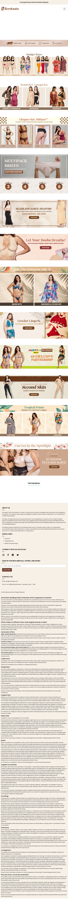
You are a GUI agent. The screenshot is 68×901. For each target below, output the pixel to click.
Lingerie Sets (6, 695)
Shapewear (5, 667)
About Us (7, 538)
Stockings (5, 796)
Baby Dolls (5, 716)
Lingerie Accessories (9, 765)
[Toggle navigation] (64, 9)
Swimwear (5, 828)
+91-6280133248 (11, 584)
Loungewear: (6, 850)
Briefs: (3, 740)
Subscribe (7, 570)
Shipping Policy (9, 541)
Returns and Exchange (11, 543)
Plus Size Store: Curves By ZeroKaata (15, 875)
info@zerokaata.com (12, 581)
